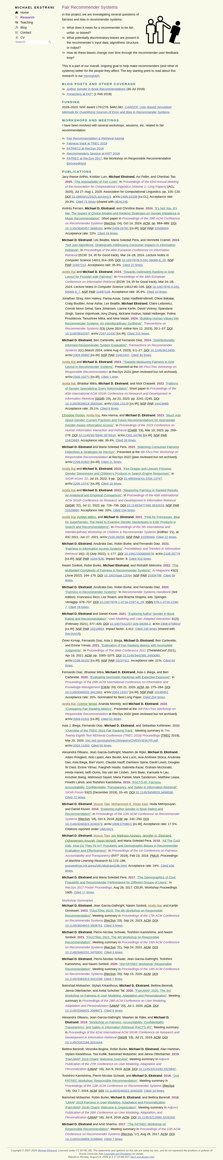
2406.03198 (129, 196)
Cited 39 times (126, 440)
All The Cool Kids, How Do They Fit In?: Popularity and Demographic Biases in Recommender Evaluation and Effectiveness (122, 846)
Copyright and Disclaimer (118, 1153)
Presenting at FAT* (80, 94)
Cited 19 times (108, 233)
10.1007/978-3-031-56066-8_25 (144, 260)
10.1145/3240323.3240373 (83, 824)
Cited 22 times (133, 265)
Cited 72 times (75, 797)
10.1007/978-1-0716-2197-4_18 (122, 602)
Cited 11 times (111, 462)
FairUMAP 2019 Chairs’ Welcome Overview (96, 1059)
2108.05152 (81, 660)
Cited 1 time (109, 377)
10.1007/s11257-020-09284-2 (130, 624)
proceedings (76, 163)
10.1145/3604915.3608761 (83, 925)
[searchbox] (31, 42)
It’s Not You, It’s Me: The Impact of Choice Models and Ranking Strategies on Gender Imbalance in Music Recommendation (122, 213)
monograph (91, 76)
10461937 (122, 355)
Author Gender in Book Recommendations (96, 89)
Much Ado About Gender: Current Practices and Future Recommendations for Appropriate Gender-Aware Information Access (123, 420)
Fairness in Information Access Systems (94, 548)
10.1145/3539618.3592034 (83, 403)
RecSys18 (72, 633)
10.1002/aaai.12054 (118, 575)
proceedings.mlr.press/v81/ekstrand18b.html (96, 865)
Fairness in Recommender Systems (91, 592)
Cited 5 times (113, 1010)
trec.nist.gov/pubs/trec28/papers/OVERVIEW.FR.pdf (121, 740)
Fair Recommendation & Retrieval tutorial (95, 138)
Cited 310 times (140, 559)
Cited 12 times (166, 537)
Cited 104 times (124, 510)
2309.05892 (81, 355)
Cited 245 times (146, 629)
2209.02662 (81, 462)
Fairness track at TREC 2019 (87, 143)
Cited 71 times (86, 201)
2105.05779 (172, 553)
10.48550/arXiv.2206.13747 (143, 478)
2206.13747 (81, 483)
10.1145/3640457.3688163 (83, 228)
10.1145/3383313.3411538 (83, 979)
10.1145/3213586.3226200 (156, 1117)
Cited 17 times (84, 892)
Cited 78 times (79, 607)
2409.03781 (120, 228)
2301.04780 (134, 435)
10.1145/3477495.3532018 (145, 505)
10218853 (97, 629)
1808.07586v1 (122, 824)
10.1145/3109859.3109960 (83, 1139)
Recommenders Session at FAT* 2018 (93, 153)
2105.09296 (116, 537)
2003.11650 (81, 745)
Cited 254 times (154, 697)
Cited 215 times (138, 333)
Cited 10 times (157, 292)
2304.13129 (120, 403)
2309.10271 (81, 377)
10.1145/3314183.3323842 (157, 1069)
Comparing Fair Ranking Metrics (88, 709)
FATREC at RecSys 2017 (84, 158)
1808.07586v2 (170, 624)
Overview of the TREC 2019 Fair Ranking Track (99, 730)
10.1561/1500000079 (139, 553)
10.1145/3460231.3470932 (83, 952)
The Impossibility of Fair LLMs (96, 181)
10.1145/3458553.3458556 (154, 792)
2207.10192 (107, 333)
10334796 (155, 575)
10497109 (103, 292)
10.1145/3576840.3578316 (97, 435)
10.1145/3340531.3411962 (83, 692)
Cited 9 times (109, 408)
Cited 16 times (111, 483)
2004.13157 (120, 692)
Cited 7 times (113, 979)
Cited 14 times (154, 1091)
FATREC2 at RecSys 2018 (85, 148)
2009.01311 (81, 719)
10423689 (161, 403)
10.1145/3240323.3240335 (123, 1091)
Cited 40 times (141, 355)
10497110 (79, 265)
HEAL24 (120, 201)
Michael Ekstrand (47, 1150)
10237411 (122, 660)
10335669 (148, 537)
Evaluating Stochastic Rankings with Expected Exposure (130, 677)
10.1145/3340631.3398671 (83, 1010)
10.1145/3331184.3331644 (83, 1042)
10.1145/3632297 (77, 333)
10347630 (97, 559)
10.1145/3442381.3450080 (141, 655)
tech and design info (142, 1156)
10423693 (72, 440)
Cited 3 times (113, 925)
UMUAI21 (106, 829)
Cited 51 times (111, 719)
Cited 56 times (101, 745)
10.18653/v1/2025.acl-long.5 (91, 196)
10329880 (72, 510)
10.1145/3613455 (162, 350)
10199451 (161, 692)
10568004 (161, 228)
